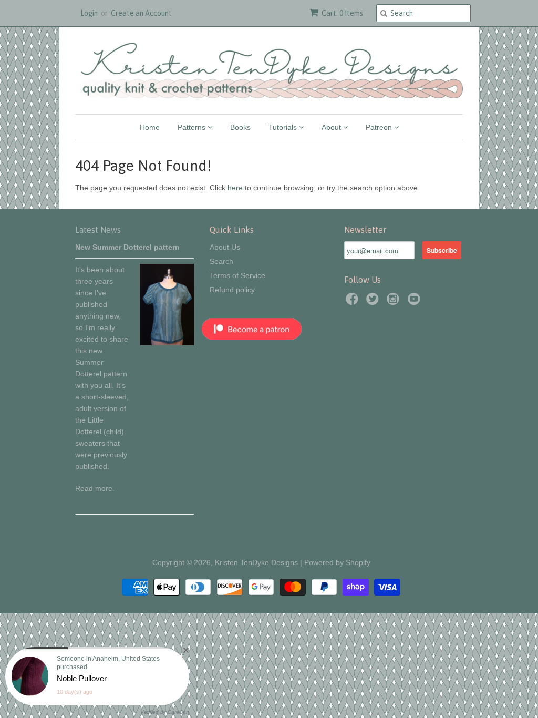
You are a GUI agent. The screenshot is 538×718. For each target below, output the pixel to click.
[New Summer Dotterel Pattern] (167, 343)
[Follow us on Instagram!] (394, 302)
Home (150, 127)
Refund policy (232, 289)
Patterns (193, 127)
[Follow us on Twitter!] (374, 302)
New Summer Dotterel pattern (127, 247)
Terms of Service (237, 275)
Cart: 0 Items (342, 13)
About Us (225, 247)
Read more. (95, 488)
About (332, 127)
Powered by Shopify (337, 562)
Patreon (380, 127)
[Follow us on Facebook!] (353, 302)
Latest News (98, 229)
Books (240, 127)
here (235, 187)
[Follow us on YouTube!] (415, 302)
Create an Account (141, 13)
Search (221, 261)
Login (89, 13)
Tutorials (283, 127)
